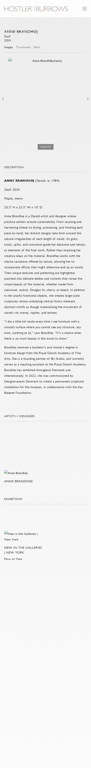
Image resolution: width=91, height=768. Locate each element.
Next (88, 98)
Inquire (45, 146)
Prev (3, 98)
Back (37, 47)
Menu (84, 10)
